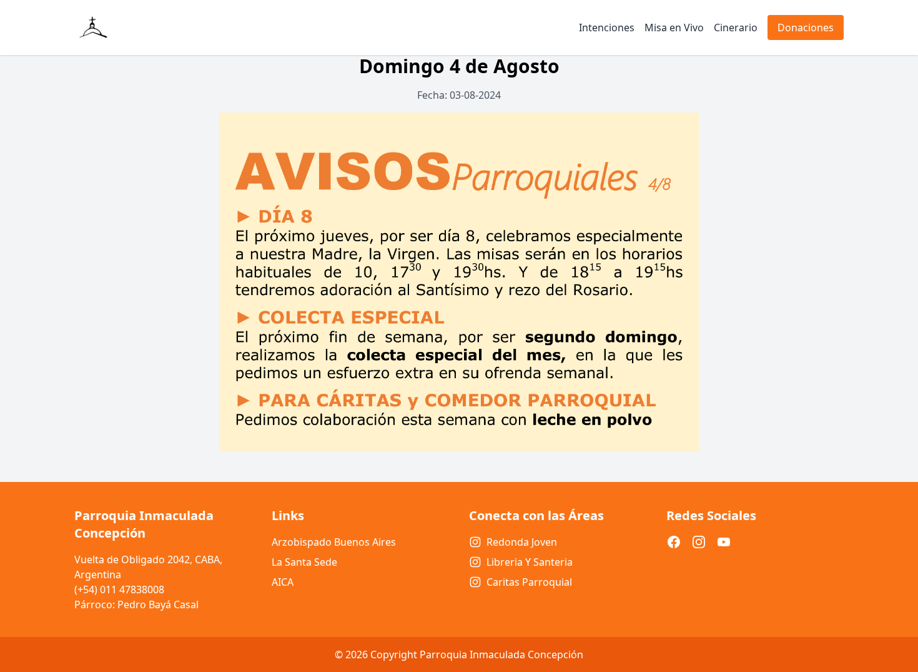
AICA (283, 582)
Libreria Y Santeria (529, 562)
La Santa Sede (304, 562)
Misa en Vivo (674, 27)
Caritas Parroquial (529, 582)
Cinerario (736, 27)
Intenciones (606, 27)
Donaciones (805, 27)
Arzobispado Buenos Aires (334, 542)
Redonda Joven (521, 542)
